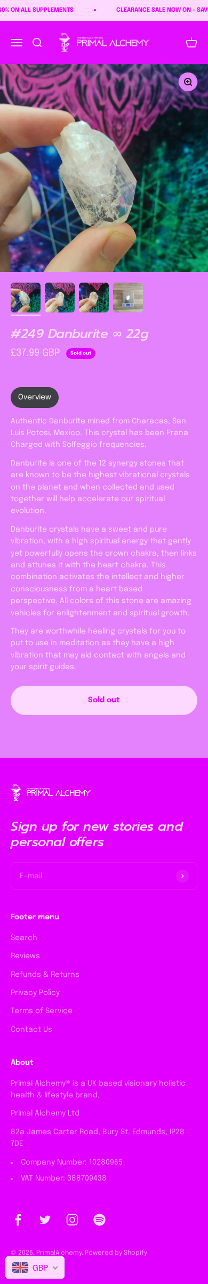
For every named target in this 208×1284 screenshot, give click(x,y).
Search (24, 938)
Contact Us (31, 1029)
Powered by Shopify (116, 1253)
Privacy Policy (35, 993)
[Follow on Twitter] (45, 1220)
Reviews (25, 956)
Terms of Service (42, 1011)
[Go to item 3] (94, 299)
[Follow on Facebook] (18, 1220)
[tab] (35, 397)
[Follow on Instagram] (72, 1220)
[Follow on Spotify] (99, 1220)
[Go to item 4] (128, 299)
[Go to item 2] (60, 299)
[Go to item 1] (26, 299)
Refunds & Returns (45, 974)
